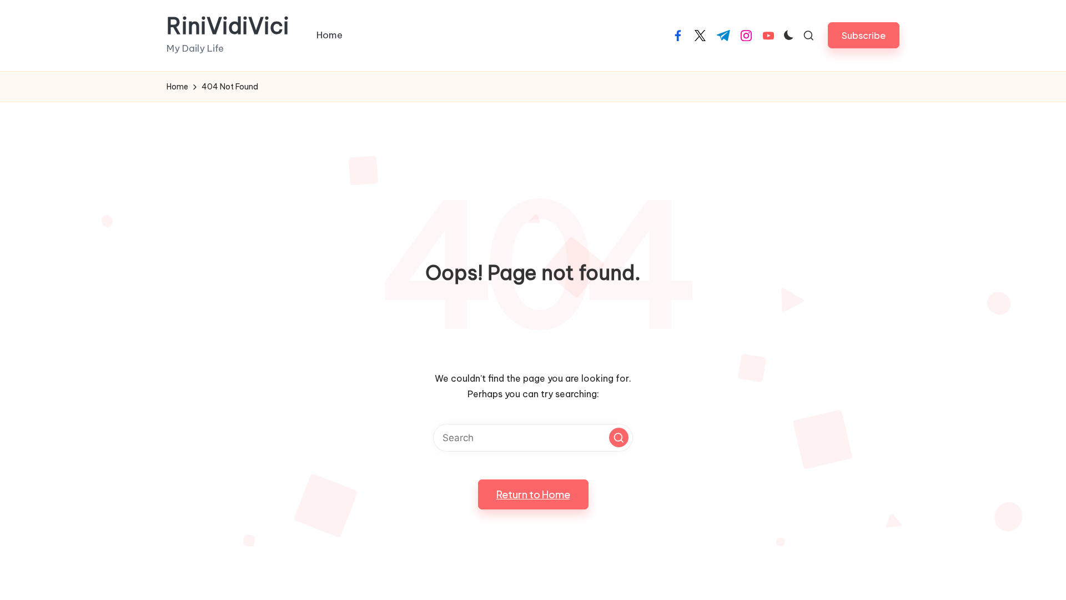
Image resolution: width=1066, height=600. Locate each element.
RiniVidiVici (228, 26)
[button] (863, 35)
